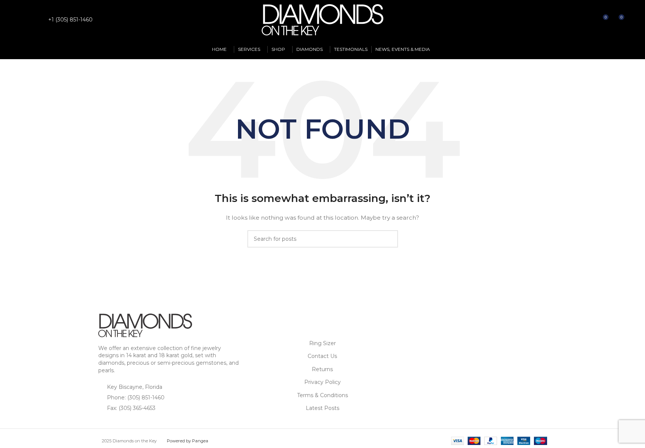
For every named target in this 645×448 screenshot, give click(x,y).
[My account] (575, 20)
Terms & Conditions (322, 395)
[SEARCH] (389, 239)
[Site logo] (323, 19)
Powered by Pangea (187, 440)
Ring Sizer (322, 343)
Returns (322, 369)
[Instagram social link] (36, 19)
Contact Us (322, 356)
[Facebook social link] (26, 19)
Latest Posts (322, 408)
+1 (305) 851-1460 (70, 19)
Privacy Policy (322, 382)
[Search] (588, 20)
